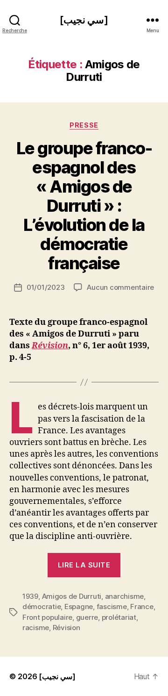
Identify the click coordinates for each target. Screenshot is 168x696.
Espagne (78, 606)
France (141, 606)
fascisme (112, 606)
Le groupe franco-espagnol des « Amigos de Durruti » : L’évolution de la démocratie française (84, 205)
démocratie (41, 606)
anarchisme (124, 596)
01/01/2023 (45, 287)
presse (84, 125)
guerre (87, 617)
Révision (50, 345)
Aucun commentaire (120, 287)
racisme (35, 627)
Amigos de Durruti (72, 596)
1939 (30, 596)
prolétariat (119, 617)
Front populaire (47, 617)
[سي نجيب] (84, 20)
